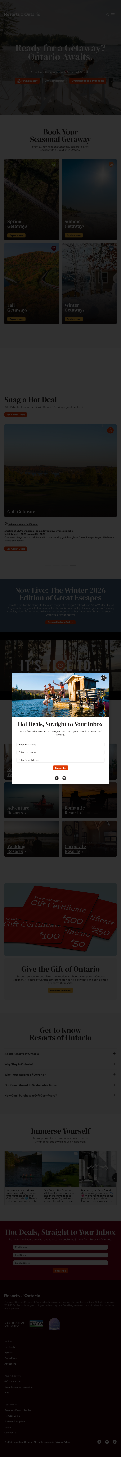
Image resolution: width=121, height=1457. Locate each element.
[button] (104, 678)
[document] (60, 728)
